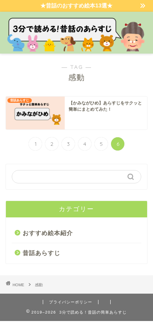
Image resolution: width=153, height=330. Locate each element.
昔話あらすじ (41, 252)
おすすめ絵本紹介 (48, 233)
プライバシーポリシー (70, 302)
